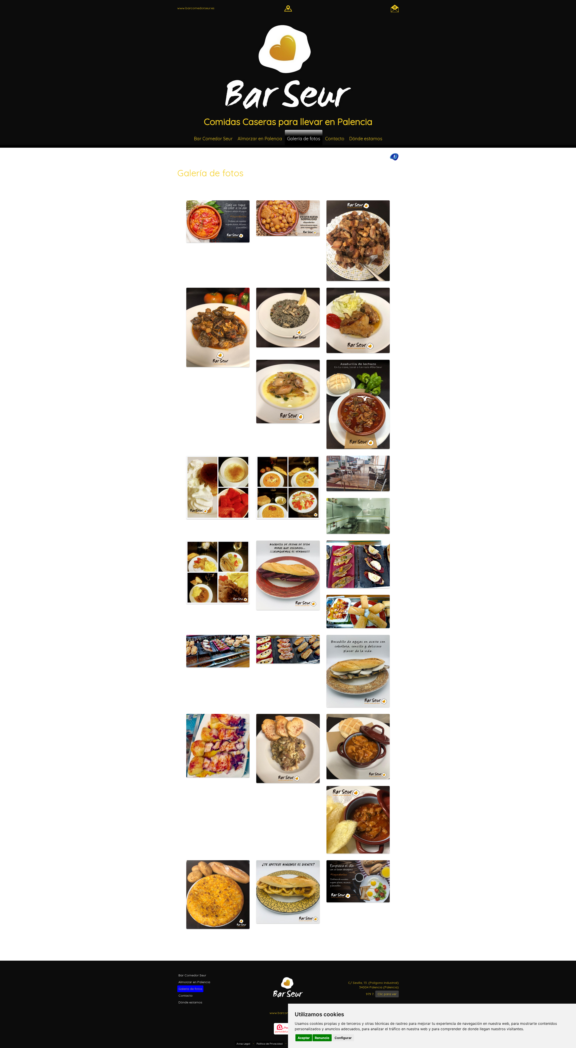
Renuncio (322, 1038)
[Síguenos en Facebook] (394, 156)
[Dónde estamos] (288, 8)
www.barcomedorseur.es (195, 8)
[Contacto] (395, 8)
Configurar (343, 1038)
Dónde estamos (365, 138)
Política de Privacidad (269, 1043)
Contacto (334, 138)
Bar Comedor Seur (213, 138)
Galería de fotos (303, 138)
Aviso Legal (243, 1043)
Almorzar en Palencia (260, 138)
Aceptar (304, 1038)
